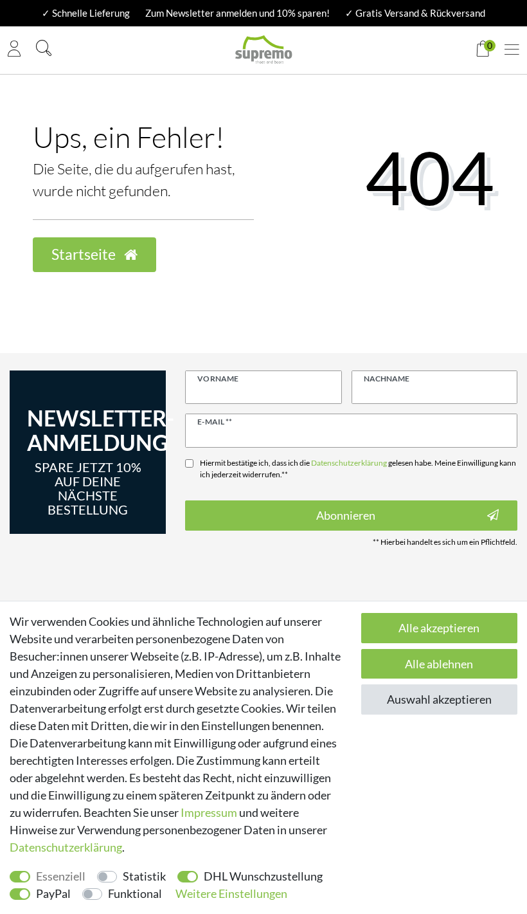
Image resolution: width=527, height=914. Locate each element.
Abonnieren (345, 515)
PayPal (53, 893)
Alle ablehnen (439, 664)
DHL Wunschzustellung (263, 876)
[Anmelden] (14, 50)
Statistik (144, 876)
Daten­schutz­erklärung (66, 847)
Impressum (209, 812)
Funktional (135, 893)
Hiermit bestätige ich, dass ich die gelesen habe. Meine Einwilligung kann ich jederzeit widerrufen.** (358, 468)
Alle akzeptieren (438, 628)
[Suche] (43, 50)
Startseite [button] (84, 254)
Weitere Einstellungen (231, 893)
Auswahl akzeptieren (439, 699)
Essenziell (60, 876)
